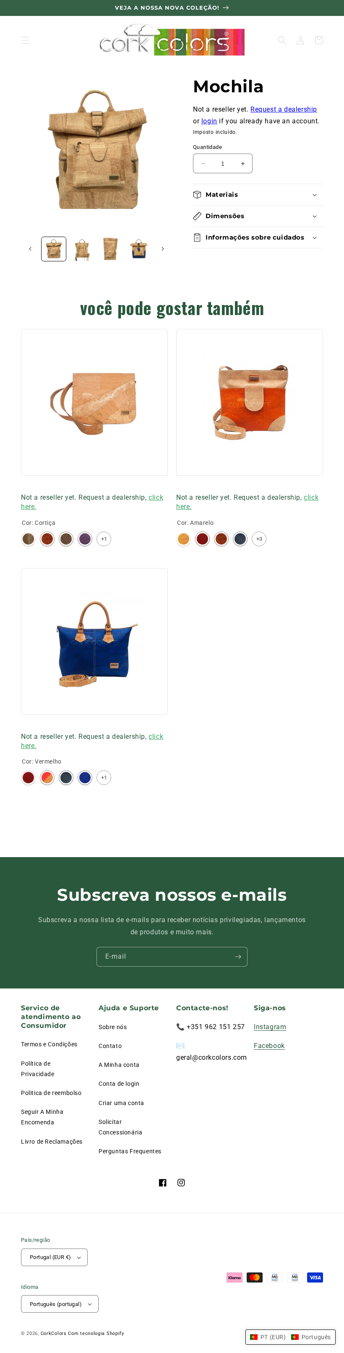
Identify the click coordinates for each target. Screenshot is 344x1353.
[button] (25, 40)
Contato (110, 1046)
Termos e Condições (49, 1044)
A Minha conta (119, 1064)
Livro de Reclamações (52, 1141)
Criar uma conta (121, 1103)
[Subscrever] (238, 957)
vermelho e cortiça (47, 777)
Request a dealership (283, 109)
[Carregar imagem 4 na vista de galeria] (139, 249)
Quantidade (207, 147)
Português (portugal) (56, 1304)
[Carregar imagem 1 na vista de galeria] (54, 249)
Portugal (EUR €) (50, 1257)
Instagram (270, 1027)
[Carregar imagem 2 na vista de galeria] (82, 249)
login (209, 121)
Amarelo (183, 539)
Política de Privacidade (38, 1068)
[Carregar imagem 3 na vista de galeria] (110, 249)
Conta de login (119, 1083)
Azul (85, 777)
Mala (28, 486)
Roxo (85, 539)
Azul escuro (240, 539)
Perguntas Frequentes (130, 1151)
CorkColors (54, 1333)
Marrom (66, 539)
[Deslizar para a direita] (163, 249)
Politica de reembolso (51, 1093)
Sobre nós (113, 1027)
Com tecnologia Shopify (96, 1333)
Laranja (47, 539)
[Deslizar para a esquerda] (30, 249)
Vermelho (202, 539)
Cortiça (28, 539)
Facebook (269, 1046)
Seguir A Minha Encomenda (42, 1117)
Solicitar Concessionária (120, 1127)
